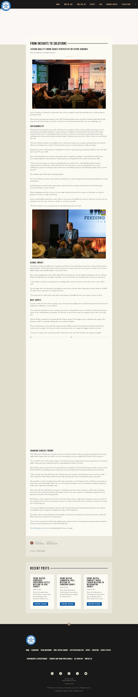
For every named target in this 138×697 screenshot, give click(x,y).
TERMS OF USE (78, 691)
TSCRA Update (41, 551)
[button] (135, 4)
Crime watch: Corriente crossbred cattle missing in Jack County (41, 582)
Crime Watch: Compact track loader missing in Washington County (95, 582)
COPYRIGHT (58, 691)
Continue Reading (41, 604)
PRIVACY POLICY (68, 691)
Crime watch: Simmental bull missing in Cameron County (67, 581)
